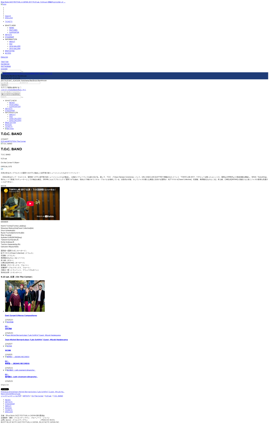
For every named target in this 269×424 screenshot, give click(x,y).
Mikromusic (15, 394)
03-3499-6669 (34, 420)
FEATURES (13, 30)
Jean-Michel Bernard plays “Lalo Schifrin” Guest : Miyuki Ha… (39, 392)
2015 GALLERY (14, 48)
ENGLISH (9, 412)
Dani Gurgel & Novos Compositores (21, 316)
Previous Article (7, 392)
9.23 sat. (4, 141)
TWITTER (4, 62)
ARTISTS (8, 35)
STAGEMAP (9, 37)
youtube (4, 69)
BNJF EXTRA (10, 51)
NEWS (11, 28)
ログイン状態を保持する (10, 87)
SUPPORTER (14, 32)
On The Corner (20, 141)
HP (2, 169)
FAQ (10, 44)
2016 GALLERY (14, 46)
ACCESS (8, 53)
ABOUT (12, 41)
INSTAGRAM (6, 66)
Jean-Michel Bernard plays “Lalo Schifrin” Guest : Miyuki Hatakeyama (36, 340)
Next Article (6, 394)
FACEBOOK (5, 64)
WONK (8, 350)
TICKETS (8, 22)
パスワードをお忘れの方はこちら (13, 90)
